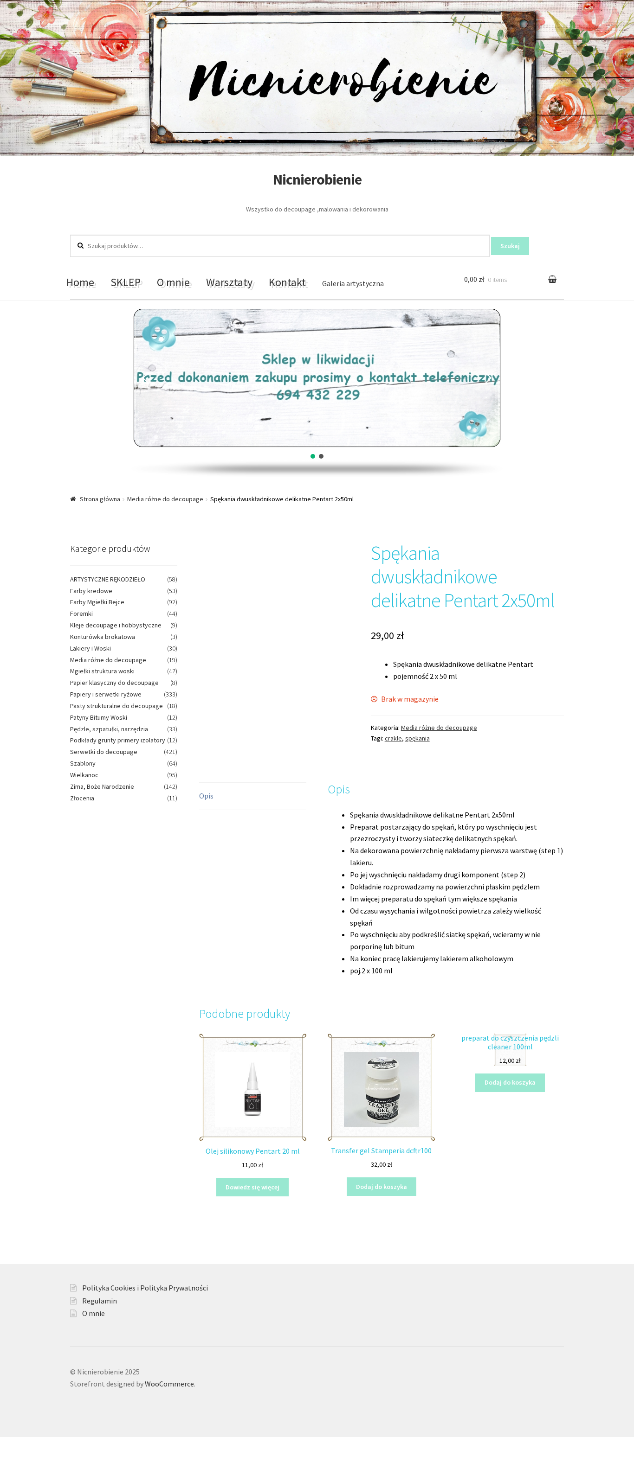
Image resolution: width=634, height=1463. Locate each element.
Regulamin (99, 1300)
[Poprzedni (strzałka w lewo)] (10, 1458)
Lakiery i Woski (90, 648)
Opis (206, 795)
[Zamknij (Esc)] (10, 1445)
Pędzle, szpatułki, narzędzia (109, 729)
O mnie (173, 282)
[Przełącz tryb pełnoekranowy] (55, 1445)
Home (80, 282)
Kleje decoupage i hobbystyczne (116, 625)
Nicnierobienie (317, 179)
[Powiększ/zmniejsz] (77, 1445)
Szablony (83, 763)
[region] (317, 392)
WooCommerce (169, 1383)
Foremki (81, 613)
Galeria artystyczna (353, 283)
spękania (417, 738)
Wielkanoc (84, 775)
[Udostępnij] (32, 1445)
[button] (145, 378)
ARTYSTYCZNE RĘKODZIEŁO (107, 579)
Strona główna (100, 499)
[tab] (252, 796)
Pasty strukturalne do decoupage (116, 706)
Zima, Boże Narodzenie (102, 786)
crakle (393, 738)
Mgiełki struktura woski (102, 671)
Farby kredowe (91, 591)
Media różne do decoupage (165, 499)
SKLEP (125, 282)
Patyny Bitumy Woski (98, 717)
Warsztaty (229, 282)
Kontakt (287, 282)
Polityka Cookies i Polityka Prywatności (145, 1287)
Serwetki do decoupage (103, 751)
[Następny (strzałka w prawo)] (32, 1458)
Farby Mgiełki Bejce (97, 602)
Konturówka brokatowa (102, 636)
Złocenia (82, 798)
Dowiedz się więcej (252, 1187)
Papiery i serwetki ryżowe (106, 694)
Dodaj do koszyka (381, 1186)
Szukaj (510, 246)
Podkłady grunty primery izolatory (117, 740)
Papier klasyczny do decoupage (114, 682)
